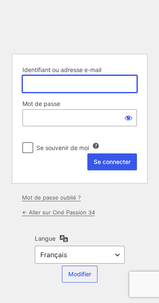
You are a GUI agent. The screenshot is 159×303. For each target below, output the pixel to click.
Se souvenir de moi (62, 147)
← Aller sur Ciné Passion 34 (58, 212)
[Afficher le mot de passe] (128, 117)
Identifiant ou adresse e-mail (61, 69)
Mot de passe (41, 103)
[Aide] (96, 146)
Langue (45, 238)
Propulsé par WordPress (80, 26)
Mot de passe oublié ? (51, 197)
